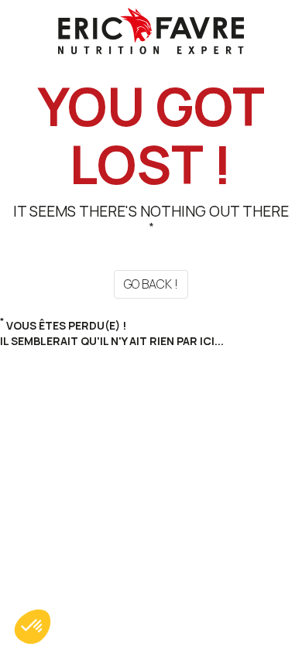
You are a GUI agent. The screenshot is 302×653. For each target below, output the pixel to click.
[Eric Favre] (151, 29)
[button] (32, 626)
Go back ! (151, 283)
